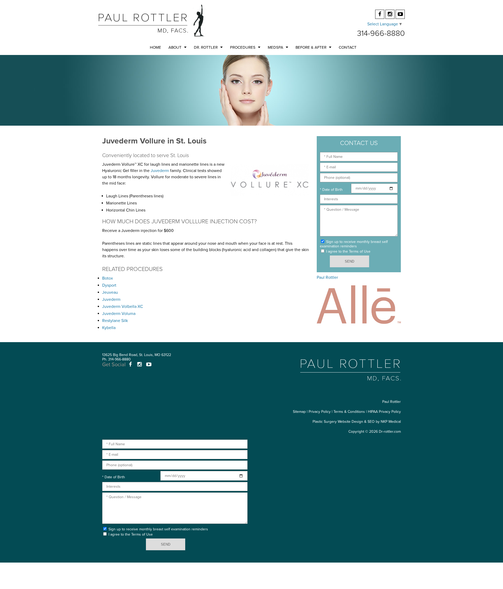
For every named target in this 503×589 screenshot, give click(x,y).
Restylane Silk (115, 320)
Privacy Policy (320, 411)
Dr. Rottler (206, 47)
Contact (348, 47)
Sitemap (299, 411)
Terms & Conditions (349, 411)
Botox (107, 278)
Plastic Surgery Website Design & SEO (344, 421)
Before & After (311, 47)
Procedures (242, 47)
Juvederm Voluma (118, 313)
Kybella (109, 327)
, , (136, 355)
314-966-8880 (381, 33)
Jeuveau (110, 292)
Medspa (275, 47)
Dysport (109, 285)
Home (155, 47)
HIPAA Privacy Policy (384, 411)
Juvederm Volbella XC (122, 306)
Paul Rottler (327, 277)
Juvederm (160, 170)
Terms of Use (359, 251)
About (175, 47)
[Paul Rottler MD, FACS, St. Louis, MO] (152, 20)
